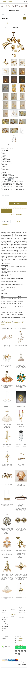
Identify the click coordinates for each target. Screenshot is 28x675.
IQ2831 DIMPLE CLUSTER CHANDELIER (7, 426)
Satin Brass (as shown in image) (11, 177)
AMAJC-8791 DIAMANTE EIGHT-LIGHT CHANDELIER (21, 367)
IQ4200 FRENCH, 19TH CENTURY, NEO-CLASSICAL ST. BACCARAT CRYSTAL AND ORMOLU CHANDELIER (7, 554)
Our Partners (5, 633)
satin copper (6, 171)
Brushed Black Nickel (8, 175)
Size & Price (5, 179)
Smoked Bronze (7, 161)
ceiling (21, 322)
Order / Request (5, 193)
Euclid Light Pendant (21, 597)
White (4, 156)
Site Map (13, 618)
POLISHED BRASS (7, 174)
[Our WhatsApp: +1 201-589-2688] (20, 647)
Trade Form (13, 614)
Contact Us (13, 612)
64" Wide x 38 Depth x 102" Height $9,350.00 (13, 188)
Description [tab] (5, 221)
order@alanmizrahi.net (20, 645)
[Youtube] (16, 655)
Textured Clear (7, 159)
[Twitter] (19, 652)
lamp (14, 321)
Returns (12, 616)
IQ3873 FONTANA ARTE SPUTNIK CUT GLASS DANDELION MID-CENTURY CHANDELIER (7, 531)
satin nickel (6, 168)
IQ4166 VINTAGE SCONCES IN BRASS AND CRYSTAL (21, 529)
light (24, 321)
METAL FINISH (5, 164)
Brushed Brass (7, 172)
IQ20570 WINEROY (16, 23)
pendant (18, 322)
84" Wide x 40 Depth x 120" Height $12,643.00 (13, 191)
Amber (4, 155)
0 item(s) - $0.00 (14, 10)
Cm (12, 179)
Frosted (5, 158)
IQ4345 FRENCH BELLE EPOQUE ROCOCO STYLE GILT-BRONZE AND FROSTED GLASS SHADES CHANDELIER (7, 577)
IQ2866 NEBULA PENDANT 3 (21, 425)
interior (6, 322)
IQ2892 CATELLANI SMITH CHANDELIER (21, 445)
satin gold (5, 166)
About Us (4, 610)
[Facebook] (16, 652)
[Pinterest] (25, 652)
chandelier (10, 321)
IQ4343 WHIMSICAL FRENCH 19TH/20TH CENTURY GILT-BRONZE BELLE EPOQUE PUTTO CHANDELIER (21, 554)
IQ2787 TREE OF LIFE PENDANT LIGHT (21, 405)
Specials (4, 638)
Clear (4, 152)
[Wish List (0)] (24, 1)
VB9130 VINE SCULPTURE (7, 346)
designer (14, 322)
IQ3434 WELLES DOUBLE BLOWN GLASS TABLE (21, 486)
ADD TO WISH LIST (6, 207)
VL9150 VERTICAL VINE (21, 345)
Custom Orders (5, 643)
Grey (4, 153)
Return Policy (5, 624)
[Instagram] (19, 655)
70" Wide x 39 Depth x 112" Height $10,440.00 (13, 189)
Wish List (21, 615)
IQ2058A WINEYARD (7, 484)
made (21, 321)
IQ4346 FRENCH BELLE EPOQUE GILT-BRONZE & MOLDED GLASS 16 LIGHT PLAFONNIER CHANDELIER (21, 577)
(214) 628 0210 (19, 638)
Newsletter (21, 617)
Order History (22, 612)
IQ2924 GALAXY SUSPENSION (21, 465)
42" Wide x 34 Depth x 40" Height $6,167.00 (13, 184)
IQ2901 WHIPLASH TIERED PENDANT (7, 465)
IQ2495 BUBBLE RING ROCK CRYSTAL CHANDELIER (7, 386)
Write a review (18, 214)
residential (3, 324)
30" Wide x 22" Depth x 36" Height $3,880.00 (13, 181)
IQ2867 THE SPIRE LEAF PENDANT (7, 445)
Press (3, 640)
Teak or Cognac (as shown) (10, 163)
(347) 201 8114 (19, 640)
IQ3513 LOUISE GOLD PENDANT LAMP (7, 505)
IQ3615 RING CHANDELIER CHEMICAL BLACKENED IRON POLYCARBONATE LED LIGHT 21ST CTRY (21, 508)
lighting (2, 322)
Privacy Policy (5, 617)
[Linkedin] (22, 652)
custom (17, 321)
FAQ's (3, 630)
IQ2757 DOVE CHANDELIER (7, 405)
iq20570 (5, 321)
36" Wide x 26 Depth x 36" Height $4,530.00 (13, 183)
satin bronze (6, 169)
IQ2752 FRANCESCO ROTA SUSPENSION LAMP (21, 386)
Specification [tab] (16, 221)
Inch (9, 179)
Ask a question (6, 211)
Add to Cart (17, 203)
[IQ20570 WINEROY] (14, 57)
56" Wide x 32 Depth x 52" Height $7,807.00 (13, 186)
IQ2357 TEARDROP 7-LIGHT (7, 366)
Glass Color (5, 150)
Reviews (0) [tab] (5, 224)
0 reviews (12, 214)
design (9, 322)
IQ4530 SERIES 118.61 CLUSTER (7, 597)
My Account (22, 610)
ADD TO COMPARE (17, 207)
